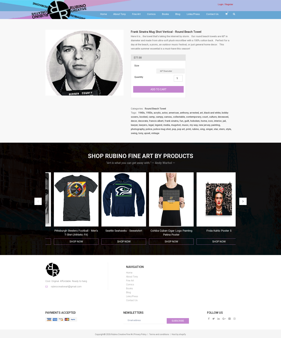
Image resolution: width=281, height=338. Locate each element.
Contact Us (212, 14)
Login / (221, 4)
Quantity (138, 77)
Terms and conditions (159, 334)
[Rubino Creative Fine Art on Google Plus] (224, 318)
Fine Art (136, 14)
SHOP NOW (69, 241)
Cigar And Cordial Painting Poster (211, 230)
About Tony (119, 14)
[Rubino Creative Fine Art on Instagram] (234, 318)
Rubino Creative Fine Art (122, 334)
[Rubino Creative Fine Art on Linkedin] (218, 318)
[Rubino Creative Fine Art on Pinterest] (229, 318)
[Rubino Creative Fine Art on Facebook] (209, 318)
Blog (177, 14)
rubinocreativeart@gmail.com (66, 286)
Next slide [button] (243, 201)
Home (103, 14)
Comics (151, 14)
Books (165, 14)
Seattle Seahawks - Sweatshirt (69, 230)
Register (229, 4)
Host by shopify (179, 334)
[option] (69, 208)
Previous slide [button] (38, 201)
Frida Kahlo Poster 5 (164, 230)
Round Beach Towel (155, 108)
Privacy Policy (140, 334)
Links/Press (193, 14)
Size (136, 65)
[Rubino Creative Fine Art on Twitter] (213, 318)
